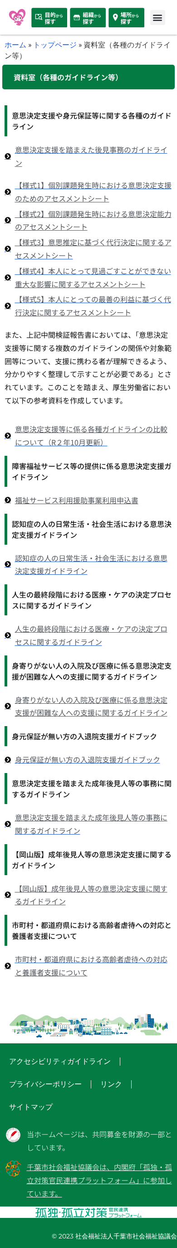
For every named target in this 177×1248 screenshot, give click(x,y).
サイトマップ (31, 1107)
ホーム (15, 44)
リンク (111, 1084)
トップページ (55, 44)
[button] (157, 17)
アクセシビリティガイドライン (60, 1061)
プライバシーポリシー (45, 1084)
